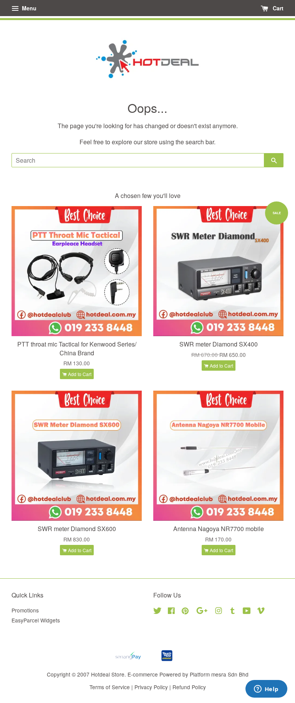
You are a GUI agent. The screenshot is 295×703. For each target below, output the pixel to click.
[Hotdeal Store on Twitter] (157, 612)
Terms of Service (109, 687)
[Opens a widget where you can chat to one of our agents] (266, 689)
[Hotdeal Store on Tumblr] (232, 612)
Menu (28, 8)
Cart (277, 8)
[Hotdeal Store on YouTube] (246, 612)
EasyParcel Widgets (36, 620)
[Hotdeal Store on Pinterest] (185, 612)
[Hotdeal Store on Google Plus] (202, 612)
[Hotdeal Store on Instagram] (218, 612)
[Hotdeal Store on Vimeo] (261, 612)
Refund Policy (189, 687)
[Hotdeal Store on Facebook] (171, 612)
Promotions (25, 610)
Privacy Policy (151, 687)
